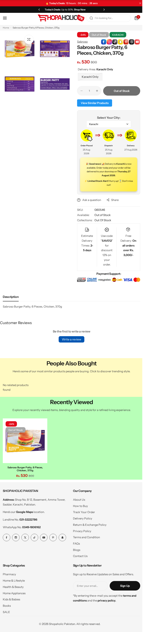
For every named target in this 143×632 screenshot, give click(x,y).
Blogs (75, 549)
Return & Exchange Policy (88, 523)
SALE (6, 611)
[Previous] (38, 9)
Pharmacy (9, 573)
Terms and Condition (85, 536)
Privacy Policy (81, 530)
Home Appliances (14, 592)
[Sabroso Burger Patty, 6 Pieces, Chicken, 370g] (24, 440)
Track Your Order (82, 511)
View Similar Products (93, 103)
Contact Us (79, 555)
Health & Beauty (13, 586)
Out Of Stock (101, 220)
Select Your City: (106, 117)
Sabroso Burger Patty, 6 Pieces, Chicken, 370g (24, 468)
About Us (78, 498)
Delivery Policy (81, 517)
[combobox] (105, 18)
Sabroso (81, 41)
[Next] (102, 9)
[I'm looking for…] (88, 18)
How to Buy (79, 505)
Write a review (70, 339)
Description (11, 296)
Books (7, 605)
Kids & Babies (11, 598)
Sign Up (122, 585)
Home (6, 27)
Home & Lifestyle (14, 579)
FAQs (75, 542)
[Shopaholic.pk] (58, 18)
